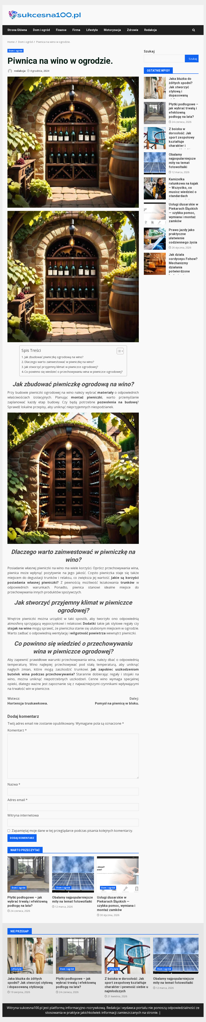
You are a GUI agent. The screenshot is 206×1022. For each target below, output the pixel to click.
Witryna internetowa (23, 815)
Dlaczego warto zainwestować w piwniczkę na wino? (59, 362)
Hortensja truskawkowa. (27, 701)
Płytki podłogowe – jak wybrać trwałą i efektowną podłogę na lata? (28, 874)
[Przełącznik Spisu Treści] (118, 351)
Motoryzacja (112, 30)
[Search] (193, 30)
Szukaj (149, 51)
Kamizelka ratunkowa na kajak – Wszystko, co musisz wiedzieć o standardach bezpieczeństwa (155, 188)
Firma (76, 30)
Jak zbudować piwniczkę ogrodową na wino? (53, 357)
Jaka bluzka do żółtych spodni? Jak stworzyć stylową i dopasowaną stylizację (155, 88)
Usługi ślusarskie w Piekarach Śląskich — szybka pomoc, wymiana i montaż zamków (118, 874)
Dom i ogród (41, 30)
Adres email (17, 800)
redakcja (19, 71)
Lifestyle (92, 30)
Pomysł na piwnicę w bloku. (117, 701)
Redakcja (150, 30)
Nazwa (13, 784)
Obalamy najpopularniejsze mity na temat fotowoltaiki (73, 874)
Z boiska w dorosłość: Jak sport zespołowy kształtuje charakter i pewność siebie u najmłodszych (155, 138)
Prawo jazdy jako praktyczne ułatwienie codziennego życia (155, 239)
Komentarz (17, 730)
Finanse (61, 30)
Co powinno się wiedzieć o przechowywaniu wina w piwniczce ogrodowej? (73, 372)
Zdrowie (132, 30)
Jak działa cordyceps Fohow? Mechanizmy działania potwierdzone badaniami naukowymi (155, 264)
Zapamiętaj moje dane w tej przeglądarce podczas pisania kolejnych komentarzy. (72, 830)
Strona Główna (17, 30)
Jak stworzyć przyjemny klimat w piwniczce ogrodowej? (61, 367)
